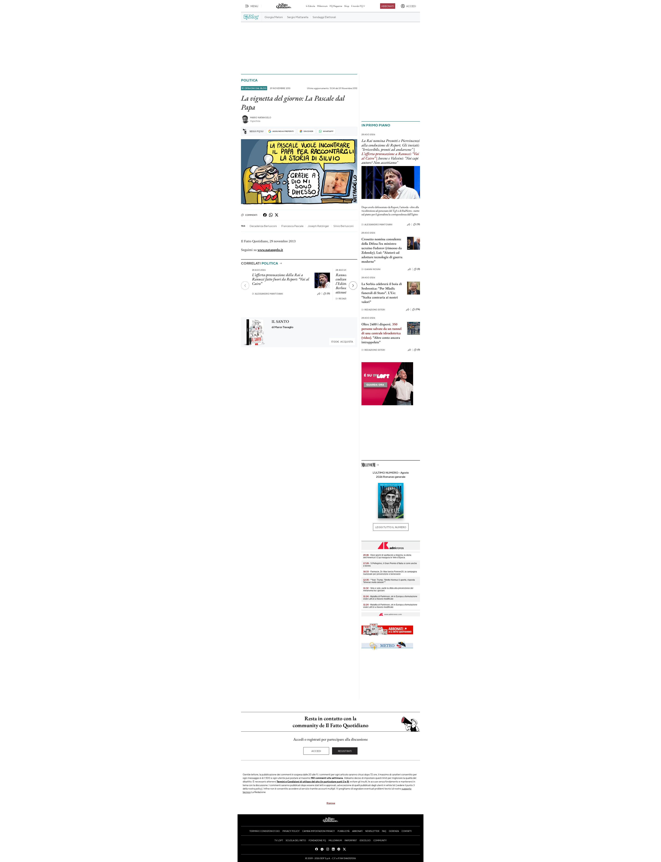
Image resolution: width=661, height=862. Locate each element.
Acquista (342, 341)
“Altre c (378, 337)
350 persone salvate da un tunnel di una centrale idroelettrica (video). (381, 331)
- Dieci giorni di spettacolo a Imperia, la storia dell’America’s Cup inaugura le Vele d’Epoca (387, 556)
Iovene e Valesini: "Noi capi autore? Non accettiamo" (389, 160)
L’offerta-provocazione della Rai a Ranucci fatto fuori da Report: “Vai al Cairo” (280, 279)
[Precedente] (245, 285)
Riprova (331, 802)
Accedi (316, 750)
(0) (418, 269)
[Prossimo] (353, 285)
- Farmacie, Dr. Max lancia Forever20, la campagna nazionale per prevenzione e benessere (390, 572)
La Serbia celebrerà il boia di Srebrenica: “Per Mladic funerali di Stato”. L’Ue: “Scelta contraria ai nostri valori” (381, 293)
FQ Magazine (336, 6)
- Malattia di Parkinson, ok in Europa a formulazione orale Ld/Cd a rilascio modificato (390, 597)
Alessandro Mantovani (267, 293)
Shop (346, 6)
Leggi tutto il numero (390, 527)
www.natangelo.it (270, 250)
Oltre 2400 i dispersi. (376, 324)
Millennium (322, 6)
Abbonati (387, 6)
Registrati (345, 750)
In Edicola (310, 6)
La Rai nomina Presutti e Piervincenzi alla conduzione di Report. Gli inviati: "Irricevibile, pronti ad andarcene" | (390, 145)
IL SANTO (280, 321)
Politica (249, 80)
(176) (418, 309)
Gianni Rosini (371, 269)
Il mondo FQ (357, 6)
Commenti (251, 215)
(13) (328, 293)
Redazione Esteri (373, 309)
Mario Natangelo (260, 117)
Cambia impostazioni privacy (318, 831)
